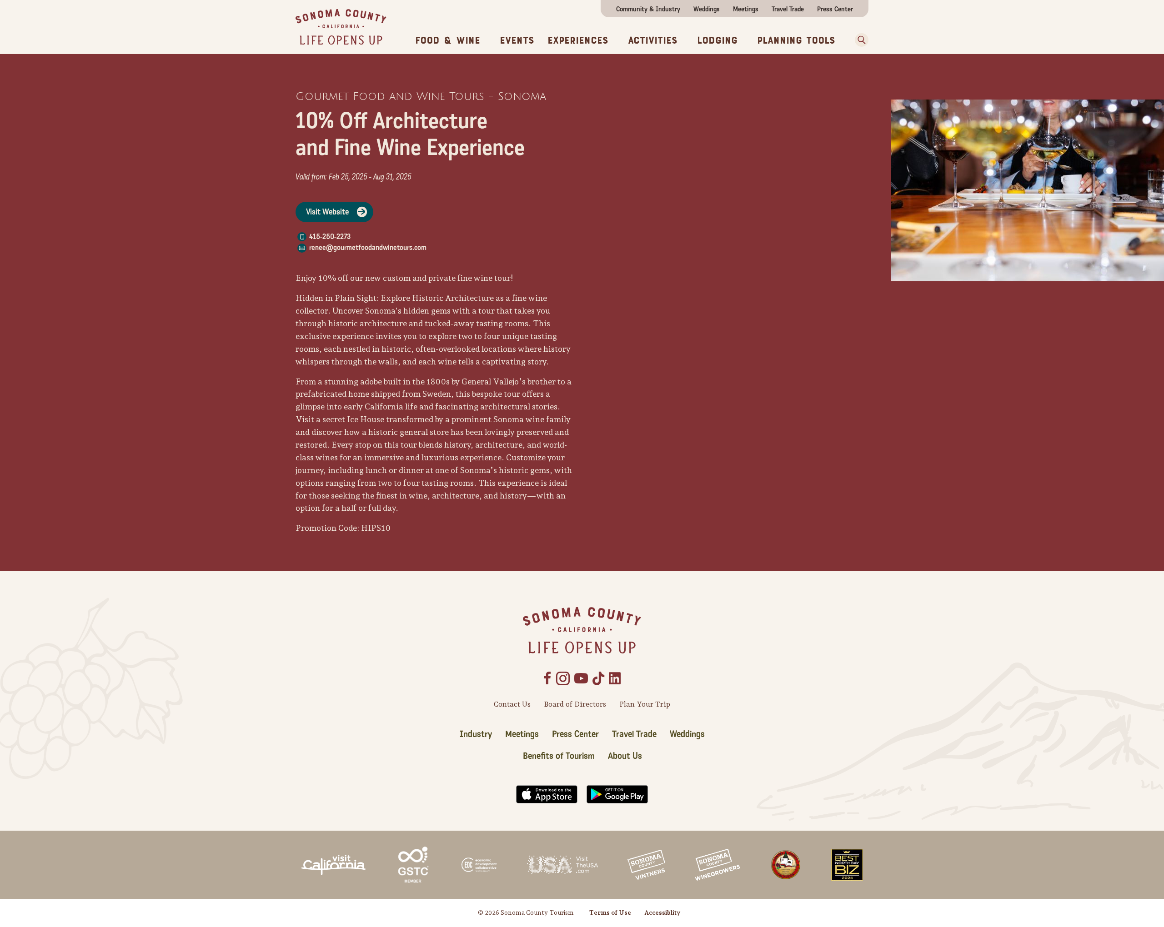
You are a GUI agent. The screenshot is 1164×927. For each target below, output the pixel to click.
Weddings (706, 9)
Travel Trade (788, 9)
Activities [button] (652, 40)
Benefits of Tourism (559, 756)
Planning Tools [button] (796, 40)
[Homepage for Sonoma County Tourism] (341, 26)
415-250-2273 (330, 236)
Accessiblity (662, 912)
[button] (858, 40)
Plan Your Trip (644, 704)
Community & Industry (648, 9)
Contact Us (512, 704)
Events (517, 40)
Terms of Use (610, 912)
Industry (476, 734)
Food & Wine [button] (447, 40)
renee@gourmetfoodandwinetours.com (367, 247)
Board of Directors (575, 704)
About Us (625, 756)
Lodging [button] (717, 40)
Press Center (835, 9)
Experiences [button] (577, 40)
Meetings (745, 9)
